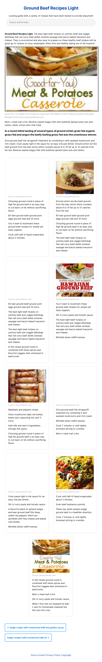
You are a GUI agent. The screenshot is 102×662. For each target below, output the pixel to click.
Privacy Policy (53, 655)
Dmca (34, 655)
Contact (41, 655)
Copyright (66, 655)
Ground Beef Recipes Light (51, 8)
